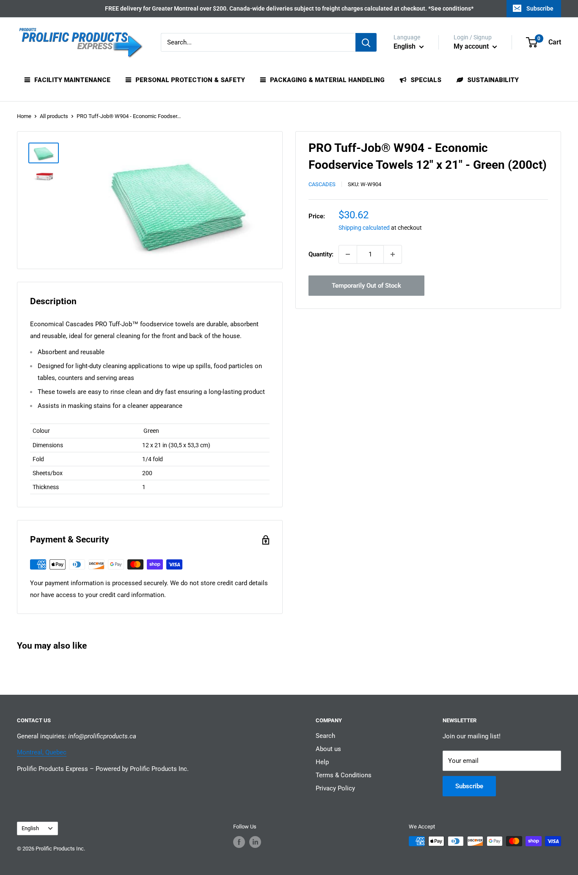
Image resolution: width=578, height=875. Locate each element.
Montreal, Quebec (41, 752)
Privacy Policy (335, 788)
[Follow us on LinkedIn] (255, 842)
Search (325, 736)
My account (472, 46)
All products (54, 116)
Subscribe (539, 8)
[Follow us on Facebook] (239, 842)
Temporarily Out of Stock (366, 285)
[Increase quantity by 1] (393, 254)
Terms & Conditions (344, 775)
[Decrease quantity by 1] (348, 254)
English (30, 828)
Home (24, 116)
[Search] (366, 42)
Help (322, 762)
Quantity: (320, 254)
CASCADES (322, 185)
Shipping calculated (364, 227)
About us (328, 749)
